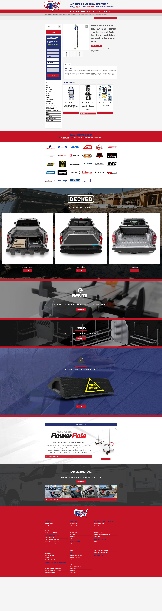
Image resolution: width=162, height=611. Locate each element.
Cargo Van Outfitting (50, 105)
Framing (47, 112)
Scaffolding (48, 101)
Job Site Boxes (49, 116)
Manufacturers (49, 120)
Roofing (48, 114)
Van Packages (49, 89)
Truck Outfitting (49, 103)
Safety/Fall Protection (95, 50)
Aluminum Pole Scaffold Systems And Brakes (55, 563)
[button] (86, 26)
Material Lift (48, 91)
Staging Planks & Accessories (52, 110)
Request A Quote (96, 45)
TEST (47, 85)
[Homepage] (52, 6)
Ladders (47, 97)
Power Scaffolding (50, 99)
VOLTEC (47, 93)
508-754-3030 (90, 6)
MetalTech (48, 87)
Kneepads (48, 95)
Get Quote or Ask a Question (53, 31)
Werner (111, 48)
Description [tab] (67, 64)
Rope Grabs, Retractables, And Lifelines (103, 48)
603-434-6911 (77, 6)
